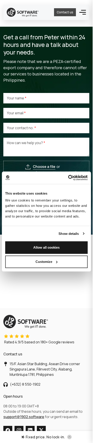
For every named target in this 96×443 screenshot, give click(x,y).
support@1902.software (23, 416)
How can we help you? (25, 142)
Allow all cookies (46, 247)
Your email (15, 113)
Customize (43, 262)
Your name (16, 98)
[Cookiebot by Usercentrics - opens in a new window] (68, 178)
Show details (68, 234)
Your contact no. (20, 127)
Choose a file (44, 166)
